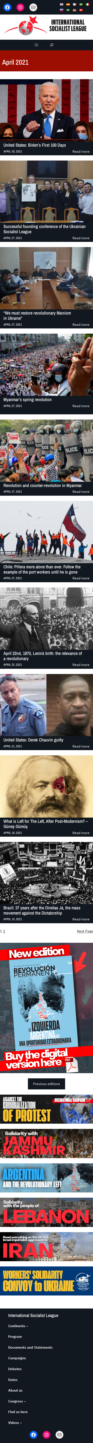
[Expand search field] (51, 45)
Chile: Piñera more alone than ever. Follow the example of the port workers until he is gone (41, 569)
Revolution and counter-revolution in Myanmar (42, 485)
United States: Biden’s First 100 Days (34, 145)
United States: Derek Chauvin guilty (33, 740)
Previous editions (46, 1084)
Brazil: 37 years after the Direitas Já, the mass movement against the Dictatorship (41, 910)
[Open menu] (36, 45)
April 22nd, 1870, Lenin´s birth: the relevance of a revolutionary (42, 656)
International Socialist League (33, 1315)
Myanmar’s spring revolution (27, 399)
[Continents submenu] (27, 1326)
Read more (81, 151)
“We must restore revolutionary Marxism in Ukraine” (37, 315)
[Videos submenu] (21, 1423)
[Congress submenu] (25, 1401)
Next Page (85, 931)
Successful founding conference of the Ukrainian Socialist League (44, 229)
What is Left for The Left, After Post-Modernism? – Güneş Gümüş (45, 824)
